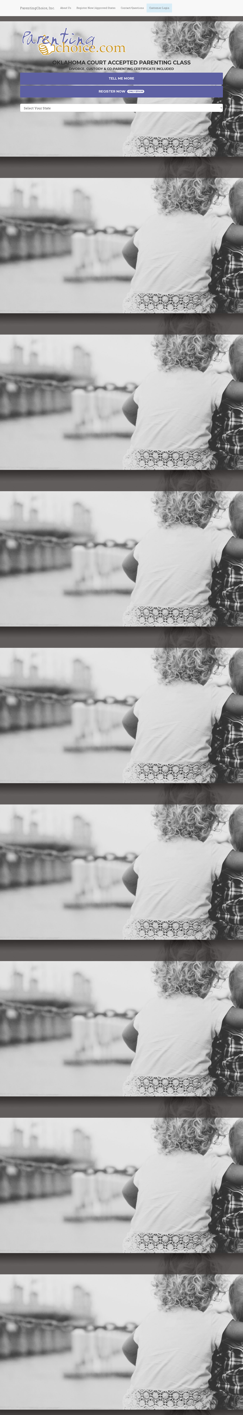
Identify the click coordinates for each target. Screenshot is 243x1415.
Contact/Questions (132, 8)
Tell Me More (121, 78)
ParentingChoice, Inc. (37, 8)
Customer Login (159, 8)
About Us (65, 8)
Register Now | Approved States (95, 8)
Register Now (121, 91)
